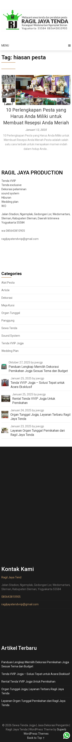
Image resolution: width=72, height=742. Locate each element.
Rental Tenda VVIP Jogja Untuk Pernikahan (28, 681)
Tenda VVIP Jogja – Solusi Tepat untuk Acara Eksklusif (35, 674)
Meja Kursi (7, 305)
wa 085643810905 (13, 230)
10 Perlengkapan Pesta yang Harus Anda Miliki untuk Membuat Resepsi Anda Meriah (36, 116)
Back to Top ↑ (36, 737)
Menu (5, 45)
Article (5, 290)
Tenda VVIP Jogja (12, 343)
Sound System (10, 335)
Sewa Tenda (9, 328)
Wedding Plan (10, 350)
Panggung (7, 320)
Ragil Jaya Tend (11, 577)
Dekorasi (6, 297)
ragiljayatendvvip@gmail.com (20, 238)
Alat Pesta (8, 282)
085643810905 (11, 596)
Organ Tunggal (10, 313)
